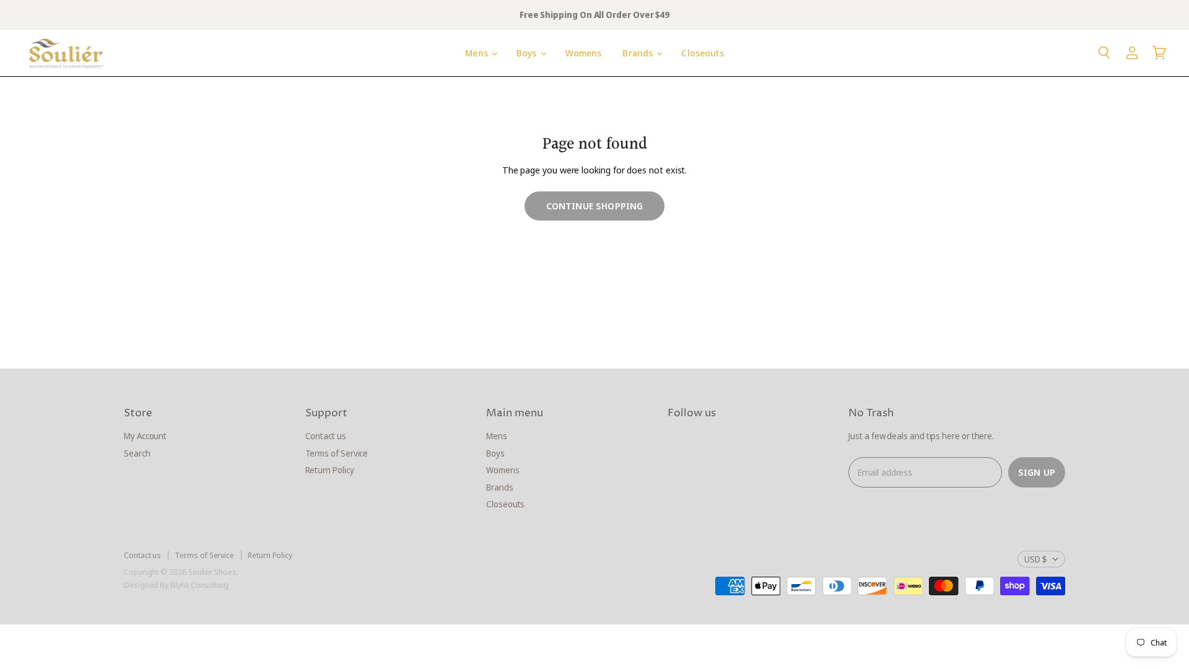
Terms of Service (336, 453)
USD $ (1035, 559)
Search (137, 453)
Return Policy (329, 470)
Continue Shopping (594, 205)
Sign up (1036, 472)
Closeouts (702, 53)
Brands (638, 53)
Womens (583, 53)
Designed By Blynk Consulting (176, 584)
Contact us (325, 436)
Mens (477, 53)
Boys (527, 53)
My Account (145, 436)
